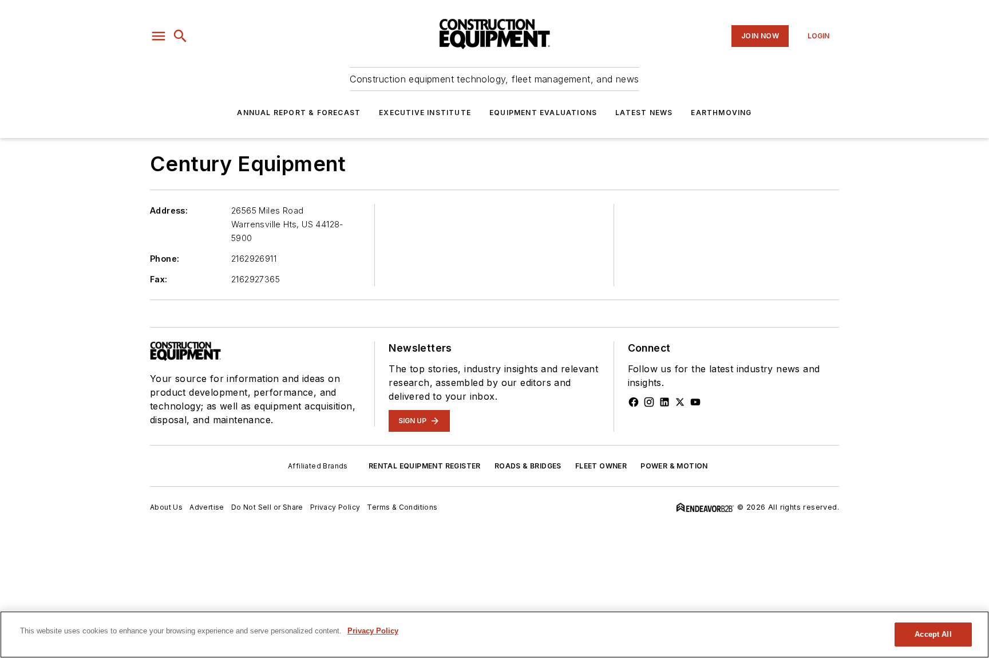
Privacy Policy (335, 507)
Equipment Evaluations (543, 112)
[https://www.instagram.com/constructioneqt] (649, 402)
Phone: (164, 258)
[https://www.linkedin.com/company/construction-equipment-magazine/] (664, 402)
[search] (180, 36)
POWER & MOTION (674, 466)
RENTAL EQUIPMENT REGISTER (425, 466)
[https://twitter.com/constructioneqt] (680, 402)
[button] (158, 36)
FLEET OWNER (601, 466)
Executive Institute (425, 112)
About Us (166, 507)
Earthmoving (721, 112)
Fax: (159, 279)
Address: (169, 210)
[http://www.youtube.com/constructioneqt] (695, 402)
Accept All (933, 634)
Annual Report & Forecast (299, 112)
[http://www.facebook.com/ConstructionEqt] (633, 402)
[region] (494, 634)
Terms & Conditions (402, 507)
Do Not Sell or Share (267, 507)
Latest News (643, 112)
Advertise (206, 507)
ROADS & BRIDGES (527, 466)
